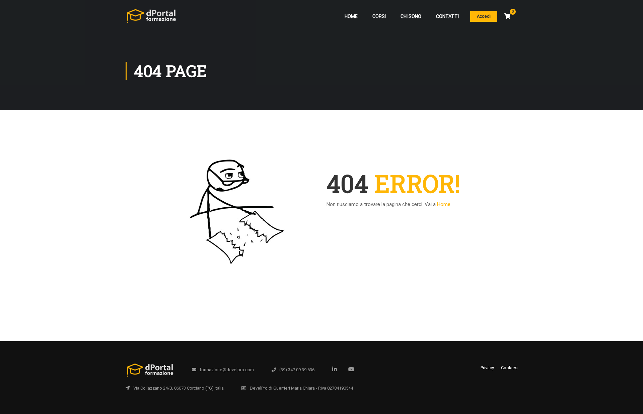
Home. (444, 204)
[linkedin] (334, 369)
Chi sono (411, 16)
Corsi (379, 16)
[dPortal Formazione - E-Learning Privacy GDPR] (151, 19)
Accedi (484, 16)
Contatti (447, 16)
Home (351, 16)
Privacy (487, 367)
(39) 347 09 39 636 (296, 369)
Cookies (509, 367)
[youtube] (351, 369)
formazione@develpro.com (227, 369)
